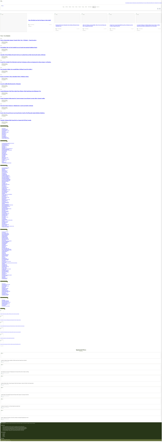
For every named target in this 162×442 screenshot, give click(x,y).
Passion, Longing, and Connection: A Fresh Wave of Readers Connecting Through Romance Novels (14, 417)
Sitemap (9, 439)
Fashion (4, 435)
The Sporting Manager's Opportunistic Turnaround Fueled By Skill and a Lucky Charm (13, 430)
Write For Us (1, 439)
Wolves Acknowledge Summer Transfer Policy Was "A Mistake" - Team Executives (18, 40)
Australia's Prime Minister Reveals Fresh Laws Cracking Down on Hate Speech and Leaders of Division (22, 54)
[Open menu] (160, 9)
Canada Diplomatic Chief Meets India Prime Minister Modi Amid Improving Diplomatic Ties (20, 91)
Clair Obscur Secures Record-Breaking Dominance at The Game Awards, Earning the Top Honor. (14, 428)
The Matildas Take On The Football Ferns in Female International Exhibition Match (18, 47)
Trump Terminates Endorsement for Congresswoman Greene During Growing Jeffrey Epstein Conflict (22, 98)
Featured (4, 436)
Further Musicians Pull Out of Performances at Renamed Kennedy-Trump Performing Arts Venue (14, 427)
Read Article (29, 26)
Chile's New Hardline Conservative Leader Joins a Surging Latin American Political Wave (13, 426)
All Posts (4, 433)
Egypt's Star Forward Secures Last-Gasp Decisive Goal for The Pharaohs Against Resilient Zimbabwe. (22, 112)
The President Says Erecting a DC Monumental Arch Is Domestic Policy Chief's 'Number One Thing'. (15, 371)
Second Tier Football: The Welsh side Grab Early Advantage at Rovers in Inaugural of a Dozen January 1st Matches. (25, 62)
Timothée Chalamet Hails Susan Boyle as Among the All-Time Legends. (15, 120)
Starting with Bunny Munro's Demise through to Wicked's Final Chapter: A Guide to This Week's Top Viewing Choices (17, 383)
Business (4, 434)
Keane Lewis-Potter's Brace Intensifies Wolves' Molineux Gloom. (14, 76)
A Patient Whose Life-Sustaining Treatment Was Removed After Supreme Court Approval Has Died (15, 394)
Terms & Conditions (5, 439)
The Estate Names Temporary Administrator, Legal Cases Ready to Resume (16, 105)
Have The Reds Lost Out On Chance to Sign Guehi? (39, 20)
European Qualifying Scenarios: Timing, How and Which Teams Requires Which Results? (13, 429)
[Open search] (158, 9)
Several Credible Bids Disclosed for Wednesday (10, 83)
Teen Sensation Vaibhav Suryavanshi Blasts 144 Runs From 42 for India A (16, 69)
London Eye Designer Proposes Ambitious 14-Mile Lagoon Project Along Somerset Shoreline (14, 360)
